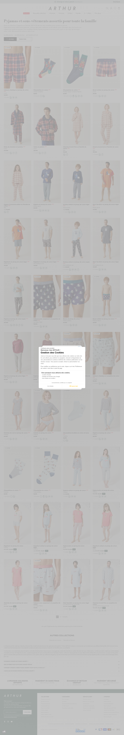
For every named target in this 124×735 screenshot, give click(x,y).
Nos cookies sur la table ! (48, 378)
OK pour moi (73, 386)
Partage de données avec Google (51, 376)
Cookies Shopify (46, 375)
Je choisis (50, 386)
